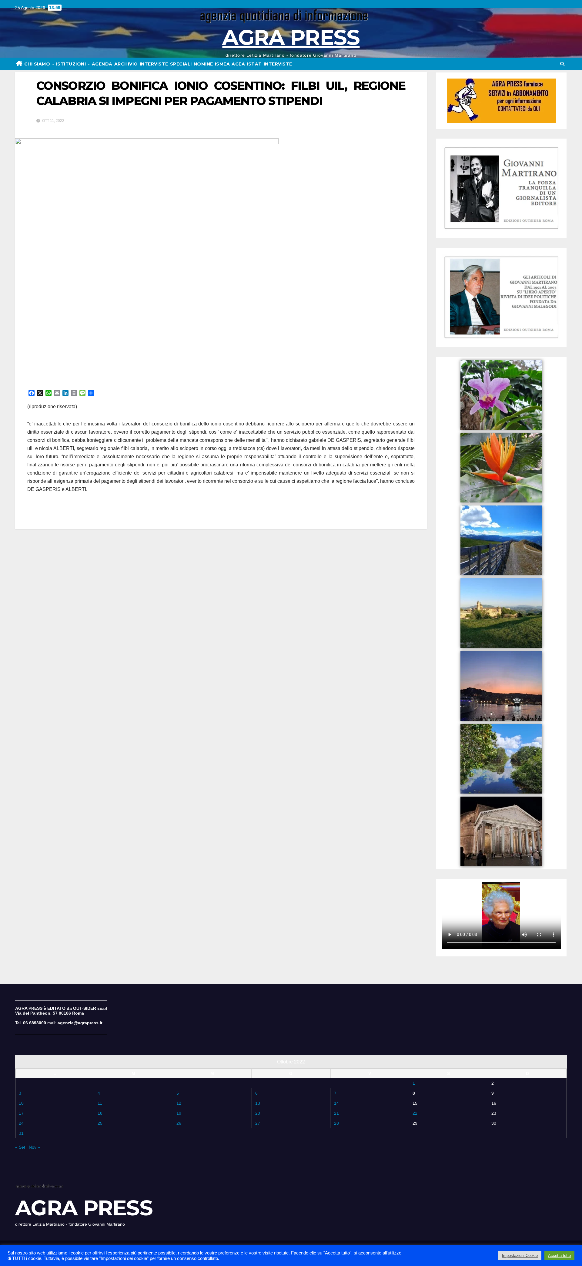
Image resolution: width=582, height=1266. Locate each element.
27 (257, 1123)
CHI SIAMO (38, 64)
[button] (562, 64)
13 (257, 1103)
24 (21, 1123)
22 (415, 1113)
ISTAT (254, 64)
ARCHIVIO (126, 64)
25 (100, 1123)
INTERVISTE (154, 64)
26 (178, 1123)
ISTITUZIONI (71, 64)
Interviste (278, 64)
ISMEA (222, 64)
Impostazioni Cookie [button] (520, 1255)
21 (336, 1113)
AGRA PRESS (291, 37)
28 (336, 1123)
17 (21, 1113)
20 (257, 1113)
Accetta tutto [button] (559, 1255)
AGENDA (102, 64)
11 (100, 1103)
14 (336, 1103)
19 (178, 1113)
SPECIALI (181, 64)
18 (100, 1113)
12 (178, 1103)
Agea (238, 64)
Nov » (34, 1147)
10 (21, 1103)
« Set (20, 1147)
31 (21, 1133)
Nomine (203, 64)
